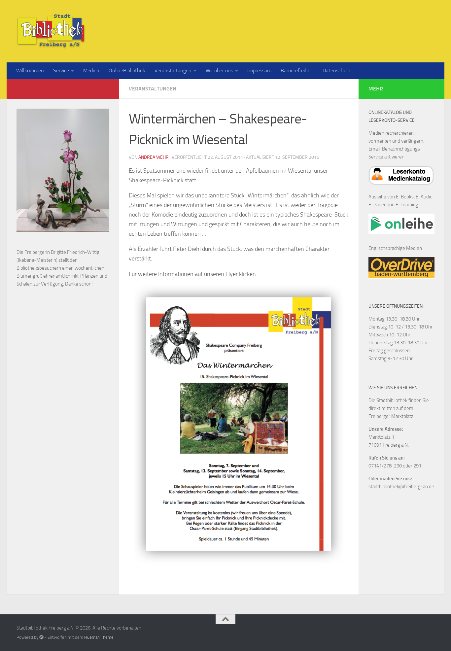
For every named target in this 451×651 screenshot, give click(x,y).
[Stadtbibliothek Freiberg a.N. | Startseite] (51, 31)
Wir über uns (219, 70)
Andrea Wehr (153, 157)
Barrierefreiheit (297, 70)
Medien (91, 70)
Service (61, 70)
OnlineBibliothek (127, 70)
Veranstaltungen (173, 70)
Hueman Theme (99, 637)
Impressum (259, 70)
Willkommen (30, 70)
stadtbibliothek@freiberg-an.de (401, 487)
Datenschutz (337, 70)
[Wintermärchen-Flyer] (239, 424)
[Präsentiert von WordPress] (41, 637)
